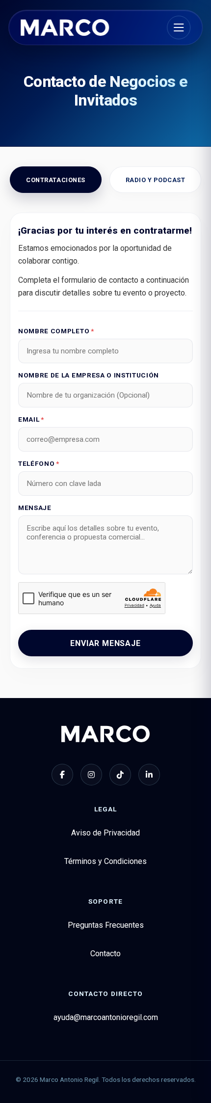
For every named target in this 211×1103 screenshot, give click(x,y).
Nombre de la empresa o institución (88, 375)
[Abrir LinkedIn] (149, 774)
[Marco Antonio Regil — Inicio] (65, 27)
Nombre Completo (56, 331)
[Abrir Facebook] (62, 774)
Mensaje (35, 507)
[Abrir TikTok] (120, 774)
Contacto (105, 953)
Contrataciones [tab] (55, 180)
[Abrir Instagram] (91, 774)
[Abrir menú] (178, 27)
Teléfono (38, 463)
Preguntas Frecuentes (106, 925)
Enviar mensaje (105, 643)
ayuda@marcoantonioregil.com (105, 1017)
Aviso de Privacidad (105, 832)
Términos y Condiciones (105, 861)
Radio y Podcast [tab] (155, 180)
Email (31, 419)
